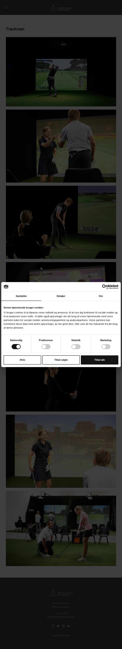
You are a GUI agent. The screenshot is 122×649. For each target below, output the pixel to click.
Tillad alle (99, 359)
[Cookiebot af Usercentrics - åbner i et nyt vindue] (104, 286)
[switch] (46, 346)
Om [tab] (101, 296)
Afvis (22, 359)
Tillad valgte (61, 359)
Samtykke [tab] (21, 296)
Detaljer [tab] (61, 296)
